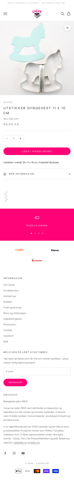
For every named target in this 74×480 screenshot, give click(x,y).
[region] (37, 221)
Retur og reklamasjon (14, 313)
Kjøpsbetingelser (12, 318)
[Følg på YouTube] (23, 453)
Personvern (9, 324)
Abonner (15, 382)
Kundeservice (10, 290)
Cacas (8, 102)
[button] (37, 194)
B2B (5, 341)
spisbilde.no (20, 442)
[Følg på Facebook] (5, 453)
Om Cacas (9, 284)
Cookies (7, 330)
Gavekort (8, 335)
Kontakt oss (9, 296)
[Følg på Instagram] (14, 453)
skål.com (35, 442)
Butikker (7, 301)
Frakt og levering (12, 307)
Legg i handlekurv (37, 151)
